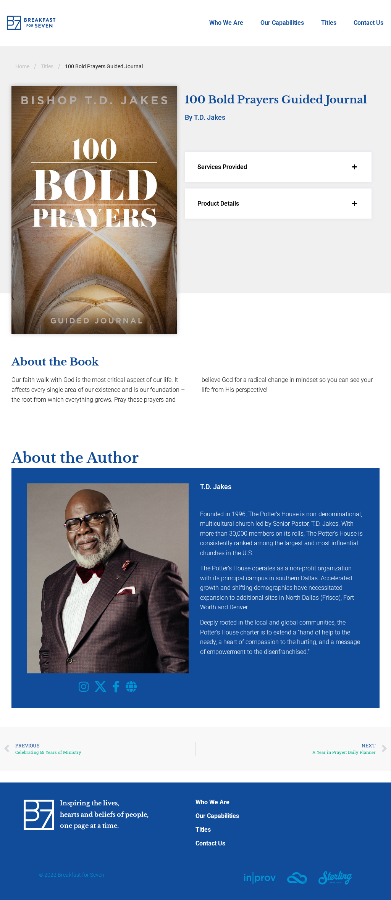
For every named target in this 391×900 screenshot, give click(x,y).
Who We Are (226, 22)
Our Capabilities (282, 22)
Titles (328, 22)
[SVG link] (260, 878)
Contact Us (368, 22)
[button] (278, 166)
